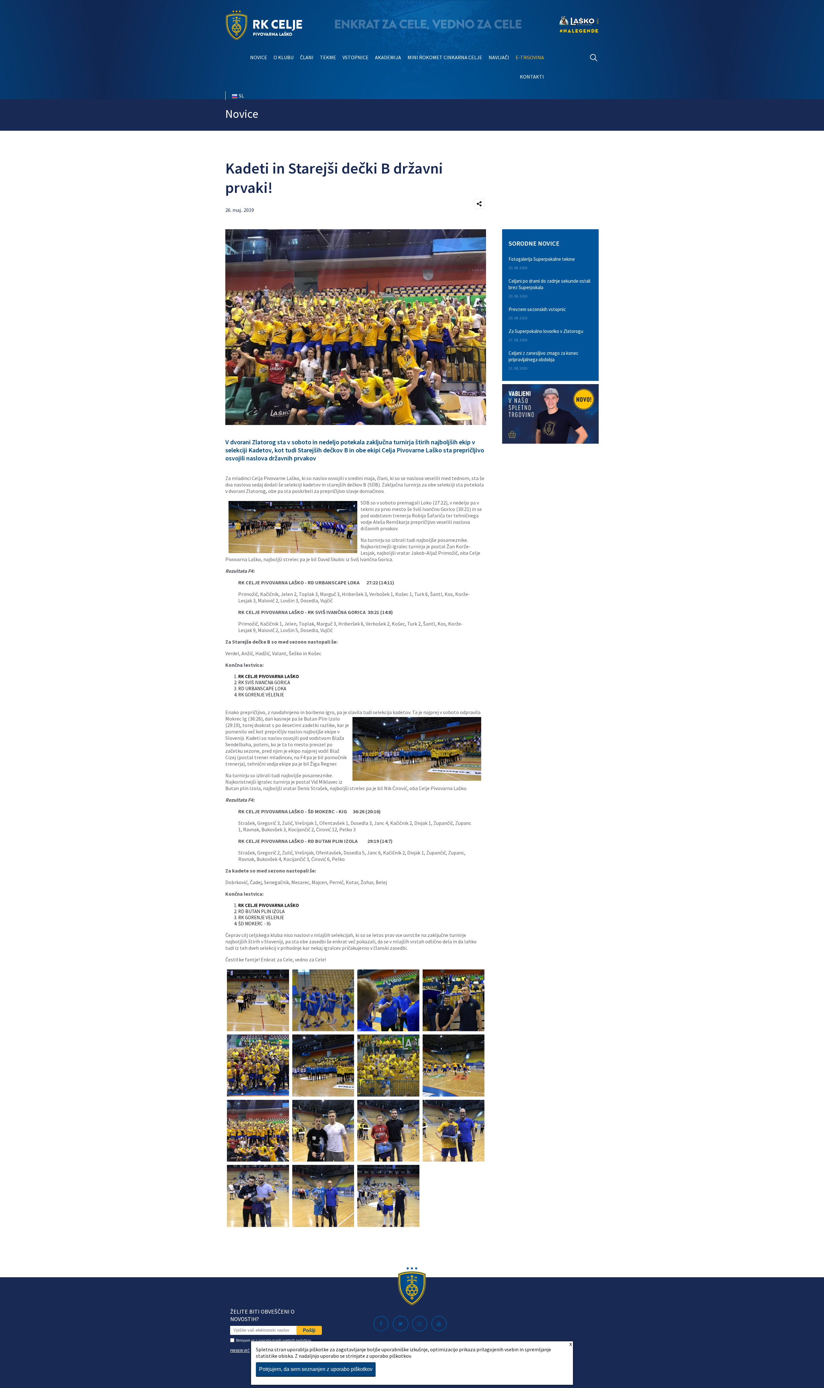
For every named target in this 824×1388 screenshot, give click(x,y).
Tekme (328, 57)
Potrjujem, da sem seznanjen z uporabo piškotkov (315, 1369)
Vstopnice (355, 57)
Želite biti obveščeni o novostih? (262, 1315)
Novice (258, 57)
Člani (307, 57)
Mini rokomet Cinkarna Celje (444, 57)
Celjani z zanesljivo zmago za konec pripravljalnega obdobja (543, 356)
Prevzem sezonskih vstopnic (537, 309)
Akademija (388, 57)
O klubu (284, 57)
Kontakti (532, 76)
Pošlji (309, 1330)
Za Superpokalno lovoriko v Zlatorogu (546, 331)
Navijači (499, 57)
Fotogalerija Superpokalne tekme (542, 259)
